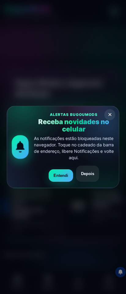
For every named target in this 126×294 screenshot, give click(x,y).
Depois (87, 173)
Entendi (61, 175)
